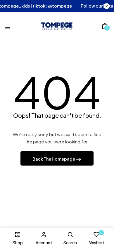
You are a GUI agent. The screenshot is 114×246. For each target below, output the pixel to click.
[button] (104, 26)
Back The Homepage (54, 158)
